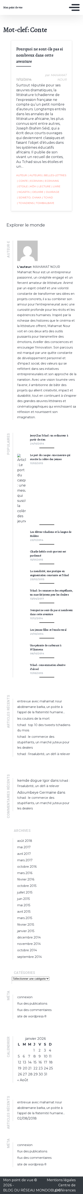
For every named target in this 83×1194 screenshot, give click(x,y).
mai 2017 (24, 847)
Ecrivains (51, 180)
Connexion (25, 997)
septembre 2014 (29, 957)
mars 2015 (24, 918)
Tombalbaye (44, 203)
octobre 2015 (26, 886)
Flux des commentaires (34, 1010)
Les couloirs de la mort (33, 718)
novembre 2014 (29, 944)
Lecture (44, 186)
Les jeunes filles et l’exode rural (48, 630)
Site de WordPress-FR (32, 1016)
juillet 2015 (24, 892)
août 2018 (24, 841)
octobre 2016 (27, 867)
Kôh (32, 186)
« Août (22, 1080)
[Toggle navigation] (74, 7)
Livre (56, 186)
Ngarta (23, 191)
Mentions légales (61, 1180)
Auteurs (35, 175)
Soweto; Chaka (29, 197)
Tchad (47, 197)
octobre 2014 (27, 950)
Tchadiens (25, 203)
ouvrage (51, 191)
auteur (21, 175)
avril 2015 (23, 912)
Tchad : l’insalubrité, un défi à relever (43, 754)
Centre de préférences (65, 1187)
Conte (22, 180)
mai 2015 (23, 905)
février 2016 (25, 879)
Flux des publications (32, 1003)
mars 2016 (24, 873)
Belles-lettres (54, 175)
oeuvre (37, 191)
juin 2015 (23, 899)
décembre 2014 (29, 937)
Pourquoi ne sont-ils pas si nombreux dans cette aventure (39, 55)
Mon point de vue (12, 7)
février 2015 (25, 925)
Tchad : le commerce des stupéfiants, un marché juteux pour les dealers (43, 742)
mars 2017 (25, 860)
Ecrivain (36, 180)
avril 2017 (24, 854)
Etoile (22, 186)
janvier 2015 (25, 931)
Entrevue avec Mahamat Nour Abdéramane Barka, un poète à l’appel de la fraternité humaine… (41, 706)
